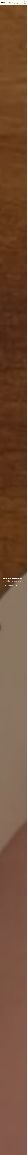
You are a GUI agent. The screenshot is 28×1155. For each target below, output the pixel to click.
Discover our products (11, 585)
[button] (24, 3)
